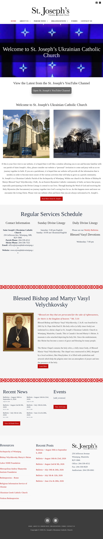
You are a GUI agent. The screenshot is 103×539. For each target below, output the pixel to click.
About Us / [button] (36, 526)
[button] (25, 21)
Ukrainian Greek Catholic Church (13, 492)
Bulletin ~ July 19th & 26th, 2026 (50, 470)
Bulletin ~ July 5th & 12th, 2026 (49, 475)
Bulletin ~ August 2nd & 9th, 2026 (50, 464)
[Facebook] (97, 3)
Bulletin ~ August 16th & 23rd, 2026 (51, 458)
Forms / (64, 526)
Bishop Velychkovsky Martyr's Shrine (15, 457)
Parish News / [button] (45, 526)
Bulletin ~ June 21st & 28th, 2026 (50, 481)
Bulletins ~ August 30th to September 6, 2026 (12, 398)
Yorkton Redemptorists (9, 498)
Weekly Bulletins (91, 230)
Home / (30, 526)
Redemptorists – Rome (9, 478)
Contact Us (71, 526)
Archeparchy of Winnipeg (10, 451)
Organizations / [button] (55, 526)
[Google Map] (100, 3)
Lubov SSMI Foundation (10, 463)
